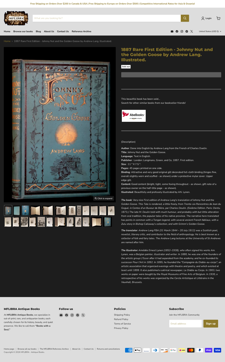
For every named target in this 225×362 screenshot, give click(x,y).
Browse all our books (27, 349)
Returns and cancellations (108, 349)
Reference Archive (81, 31)
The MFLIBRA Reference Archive (54, 349)
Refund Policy (121, 319)
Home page (9, 349)
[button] (207, 18)
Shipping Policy (122, 314)
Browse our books (23, 31)
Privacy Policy (121, 328)
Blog (38, 31)
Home (7, 31)
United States (209, 31)
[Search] (185, 18)
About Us (49, 31)
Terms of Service (122, 323)
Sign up (211, 323)
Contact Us (63, 31)
